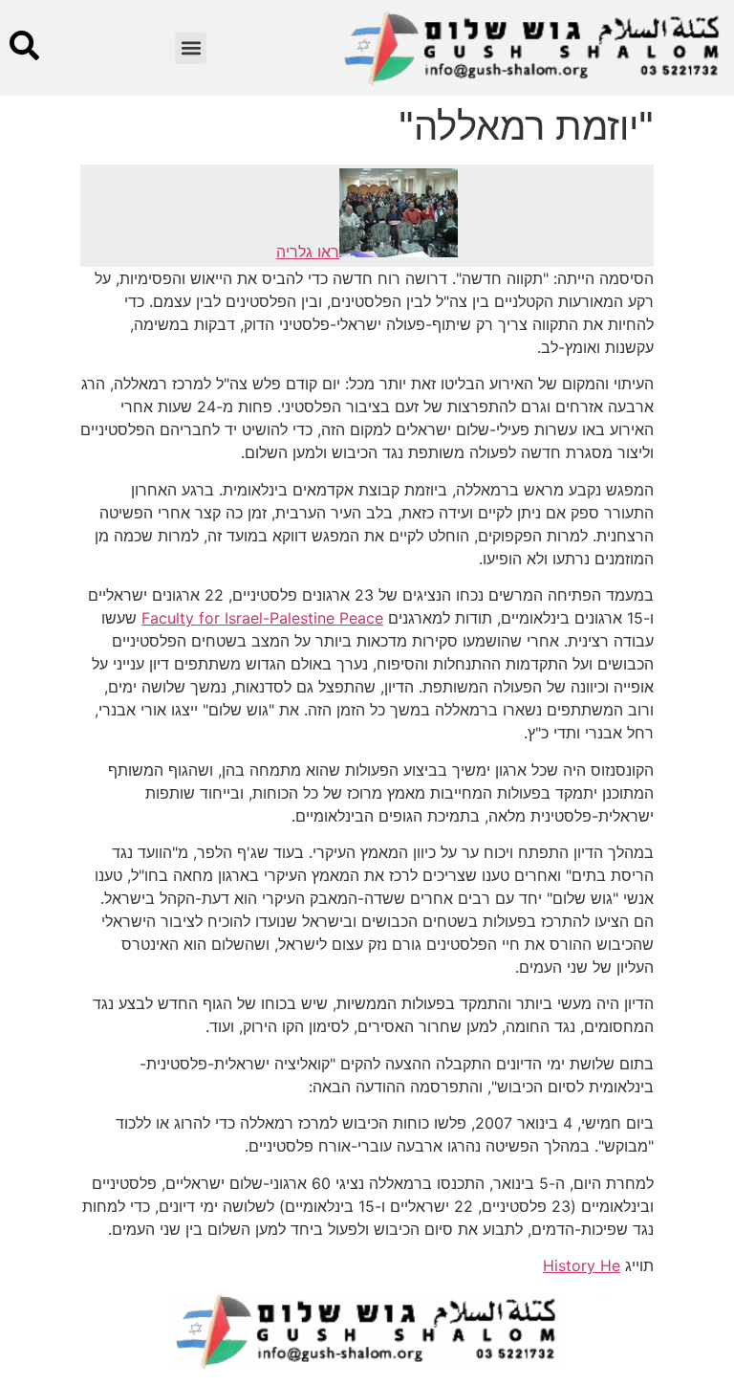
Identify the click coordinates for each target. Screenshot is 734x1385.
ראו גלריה (307, 251)
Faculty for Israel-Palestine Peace (262, 617)
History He (581, 1265)
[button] (190, 48)
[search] (24, 45)
